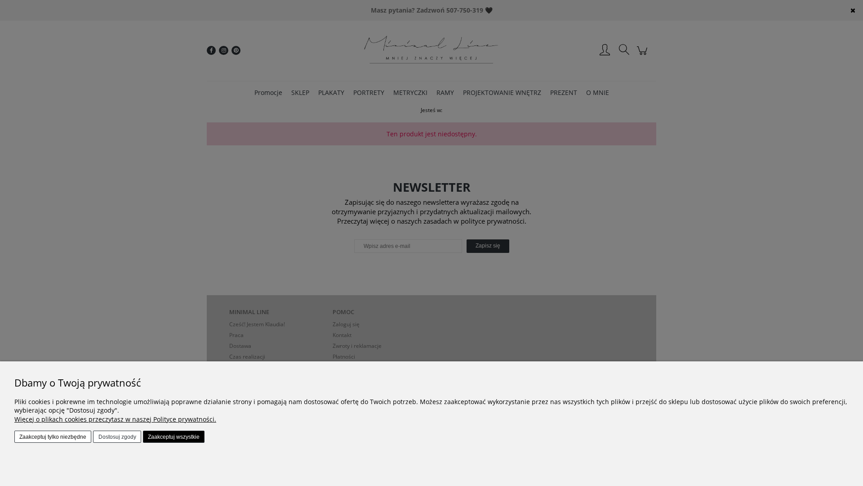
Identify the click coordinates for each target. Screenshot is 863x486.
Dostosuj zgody (117, 437)
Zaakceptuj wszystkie (174, 437)
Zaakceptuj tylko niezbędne (52, 437)
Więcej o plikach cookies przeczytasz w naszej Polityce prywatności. (115, 419)
